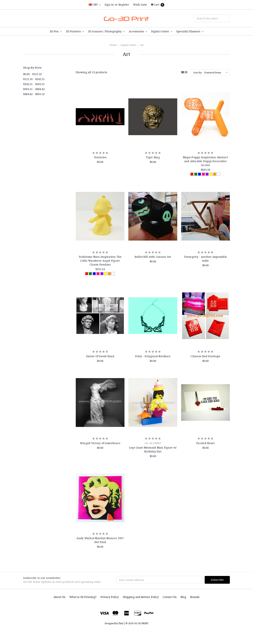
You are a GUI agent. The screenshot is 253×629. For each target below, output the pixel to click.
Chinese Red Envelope (205, 356)
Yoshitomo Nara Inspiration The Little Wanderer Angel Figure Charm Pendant (100, 260)
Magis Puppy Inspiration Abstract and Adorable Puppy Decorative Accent (205, 161)
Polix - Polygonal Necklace (153, 356)
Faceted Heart (205, 443)
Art (142, 45)
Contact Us (170, 597)
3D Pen (54, 31)
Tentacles (100, 157)
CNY (95, 4)
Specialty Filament (188, 31)
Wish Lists (140, 4)
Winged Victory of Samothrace (100, 443)
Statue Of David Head (100, 356)
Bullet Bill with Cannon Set (153, 256)
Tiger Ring (153, 157)
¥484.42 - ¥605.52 (34, 94)
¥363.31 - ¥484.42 (34, 89)
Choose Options (205, 139)
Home (113, 45)
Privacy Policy (110, 597)
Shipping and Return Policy (141, 597)
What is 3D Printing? (82, 597)
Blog (183, 597)
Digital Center (160, 31)
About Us (59, 597)
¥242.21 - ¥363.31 (34, 84)
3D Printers (73, 31)
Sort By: (197, 72)
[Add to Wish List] (120, 100)
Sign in (109, 4)
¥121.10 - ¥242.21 (34, 79)
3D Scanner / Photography (105, 31)
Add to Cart (100, 139)
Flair (121, 623)
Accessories (137, 31)
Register (124, 4)
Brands (194, 597)
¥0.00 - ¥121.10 (32, 74)
